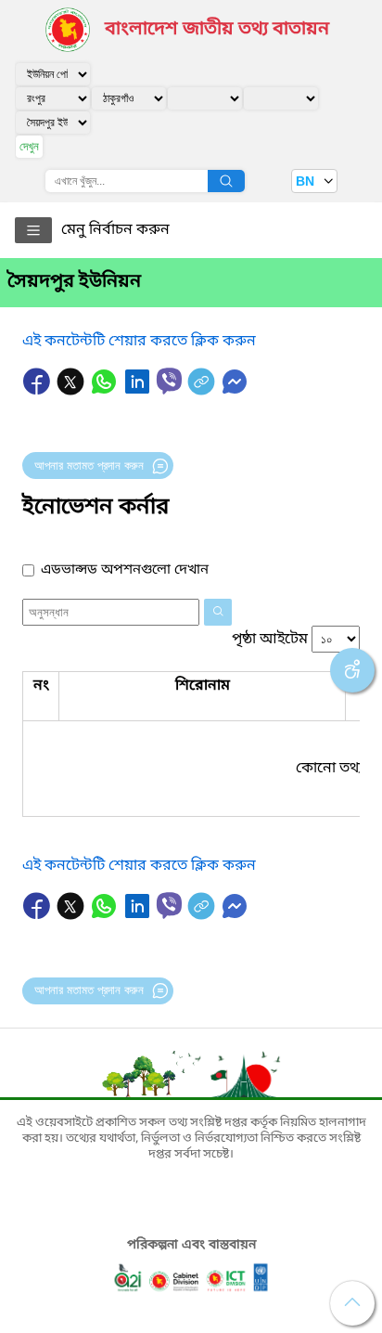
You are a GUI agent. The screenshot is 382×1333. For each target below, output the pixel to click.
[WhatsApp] (105, 391)
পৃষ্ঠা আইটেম (270, 639)
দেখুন (29, 146)
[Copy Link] (203, 391)
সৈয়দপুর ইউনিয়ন (74, 282)
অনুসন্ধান (226, 181)
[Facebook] (39, 391)
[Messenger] (234, 391)
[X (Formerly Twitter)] (72, 391)
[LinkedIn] (139, 391)
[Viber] (169, 381)
